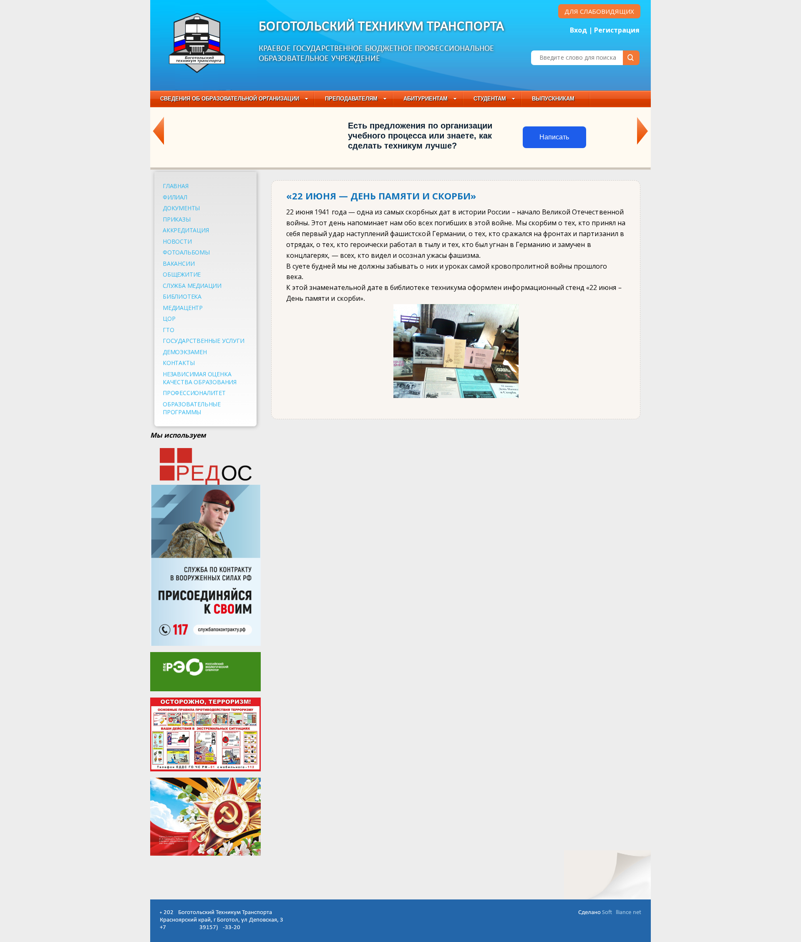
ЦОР (169, 318)
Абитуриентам (425, 99)
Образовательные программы (192, 408)
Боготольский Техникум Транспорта (381, 27)
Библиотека (182, 296)
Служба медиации (192, 286)
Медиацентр (183, 308)
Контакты (178, 363)
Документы (181, 208)
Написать (554, 137)
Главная (176, 186)
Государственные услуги (203, 341)
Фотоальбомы (186, 252)
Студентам (490, 99)
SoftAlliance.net (621, 912)
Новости (177, 241)
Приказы (177, 219)
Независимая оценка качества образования (200, 378)
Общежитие (182, 274)
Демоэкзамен (185, 352)
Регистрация (617, 30)
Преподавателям (351, 99)
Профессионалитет (194, 393)
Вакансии (178, 263)
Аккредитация (186, 230)
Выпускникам (553, 99)
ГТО (168, 330)
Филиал (175, 197)
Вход (578, 30)
